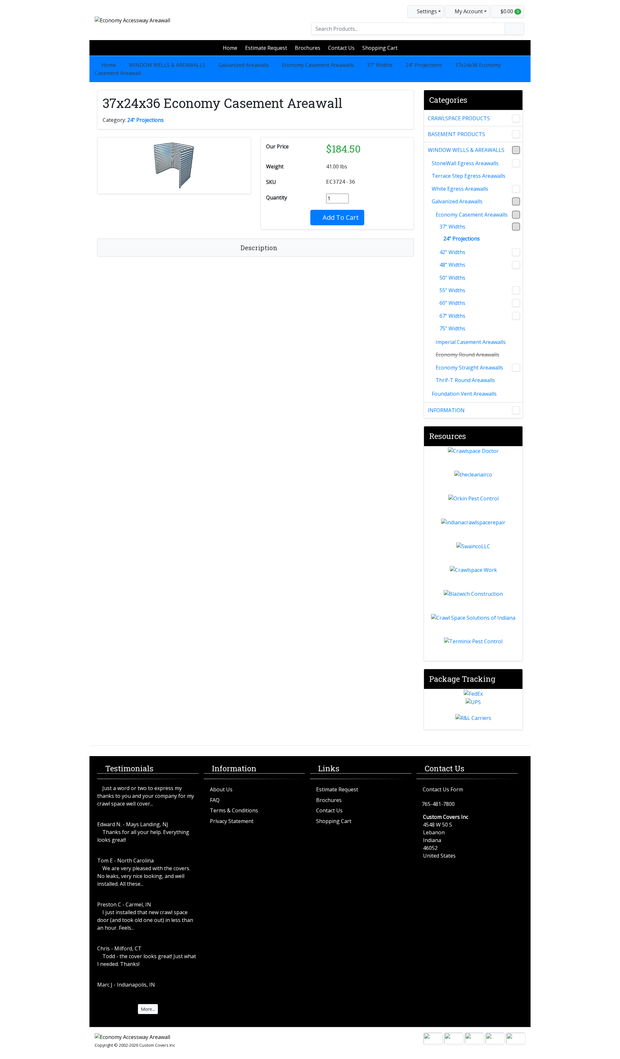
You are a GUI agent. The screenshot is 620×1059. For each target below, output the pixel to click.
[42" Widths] (516, 252)
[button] (467, 11)
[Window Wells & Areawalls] (516, 150)
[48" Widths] (516, 265)
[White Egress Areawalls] (516, 189)
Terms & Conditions (234, 810)
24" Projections (424, 65)
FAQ (215, 800)
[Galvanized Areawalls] (516, 201)
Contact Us (341, 47)
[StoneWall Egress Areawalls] (516, 163)
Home (230, 47)
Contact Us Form (443, 789)
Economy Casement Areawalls (318, 65)
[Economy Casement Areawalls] (516, 215)
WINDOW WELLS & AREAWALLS (167, 65)
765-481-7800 (438, 804)
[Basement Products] (516, 134)
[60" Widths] (516, 303)
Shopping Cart (380, 47)
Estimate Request (266, 47)
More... (148, 1009)
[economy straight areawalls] (516, 367)
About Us (221, 789)
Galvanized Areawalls (243, 65)
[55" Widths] (516, 290)
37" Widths (380, 65)
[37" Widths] (516, 226)
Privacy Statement (231, 821)
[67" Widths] (516, 316)
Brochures (307, 47)
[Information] (516, 410)
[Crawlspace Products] (516, 118)
